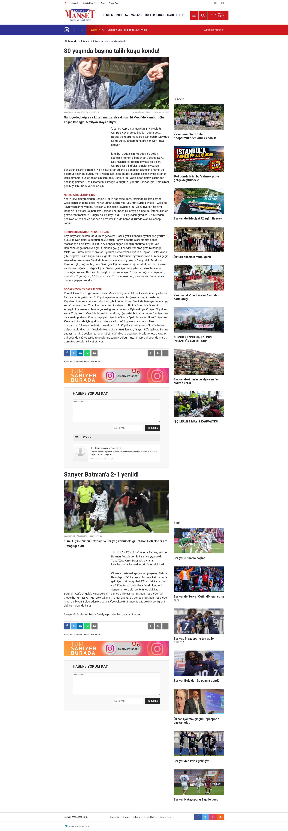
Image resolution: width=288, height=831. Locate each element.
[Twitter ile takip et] (205, 817)
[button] (151, 353)
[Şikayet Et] (156, 458)
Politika (122, 15)
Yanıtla (96, 458)
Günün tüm (214, 29)
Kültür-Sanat (154, 15)
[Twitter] (74, 353)
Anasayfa (72, 41)
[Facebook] (67, 353)
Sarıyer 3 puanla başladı (114, 29)
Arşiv (103, 3)
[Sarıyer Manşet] (80, 15)
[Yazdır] (95, 353)
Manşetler (75, 3)
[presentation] (74, 30)
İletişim (136, 817)
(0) (105, 458)
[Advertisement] (39, 80)
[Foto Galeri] (222, 3)
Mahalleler (175, 15)
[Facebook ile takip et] (198, 817)
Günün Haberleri (90, 3)
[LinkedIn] (80, 353)
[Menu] (194, 15)
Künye (126, 817)
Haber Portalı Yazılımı (79, 826)
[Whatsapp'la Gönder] (87, 353)
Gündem (108, 15)
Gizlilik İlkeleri (150, 817)
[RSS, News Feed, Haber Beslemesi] (220, 817)
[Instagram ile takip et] (213, 817)
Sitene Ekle (113, 3)
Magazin (136, 15)
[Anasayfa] (65, 3)
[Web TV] (215, 3)
